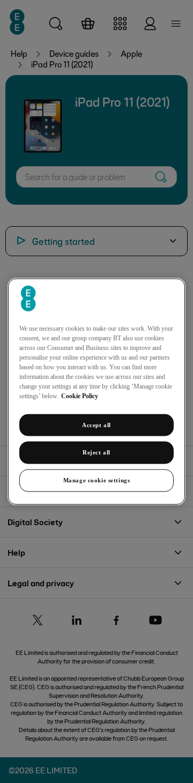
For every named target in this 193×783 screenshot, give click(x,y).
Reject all (96, 452)
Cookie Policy (79, 395)
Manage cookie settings (96, 480)
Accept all (96, 424)
